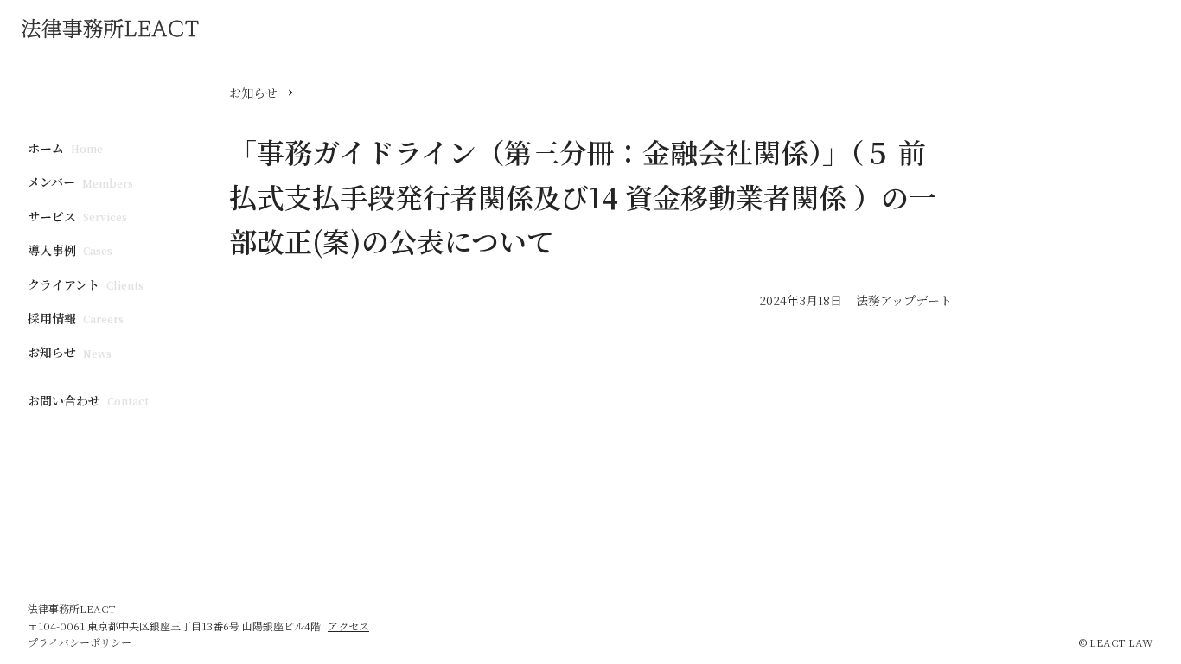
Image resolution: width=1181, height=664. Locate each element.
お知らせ (253, 92)
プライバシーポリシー (79, 642)
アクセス (348, 625)
